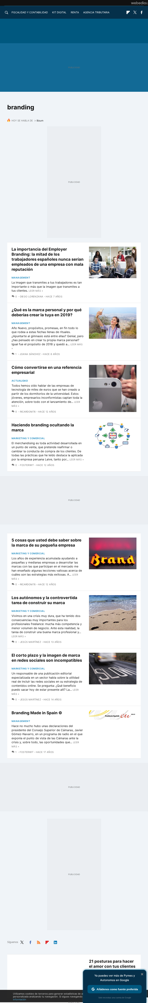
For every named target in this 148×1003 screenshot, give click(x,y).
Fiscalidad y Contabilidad (30, 12)
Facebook (141, 12)
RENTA (75, 12)
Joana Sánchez (30, 354)
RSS (39, 942)
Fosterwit (27, 465)
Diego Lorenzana (31, 296)
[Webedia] (139, 3)
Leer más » (36, 290)
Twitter (135, 12)
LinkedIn (55, 942)
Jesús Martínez (30, 641)
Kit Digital (59, 12)
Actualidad (20, 380)
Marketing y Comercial (28, 438)
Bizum (40, 120)
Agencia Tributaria (96, 12)
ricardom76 (28, 411)
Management (21, 277)
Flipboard (128, 12)
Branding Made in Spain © (37, 712)
